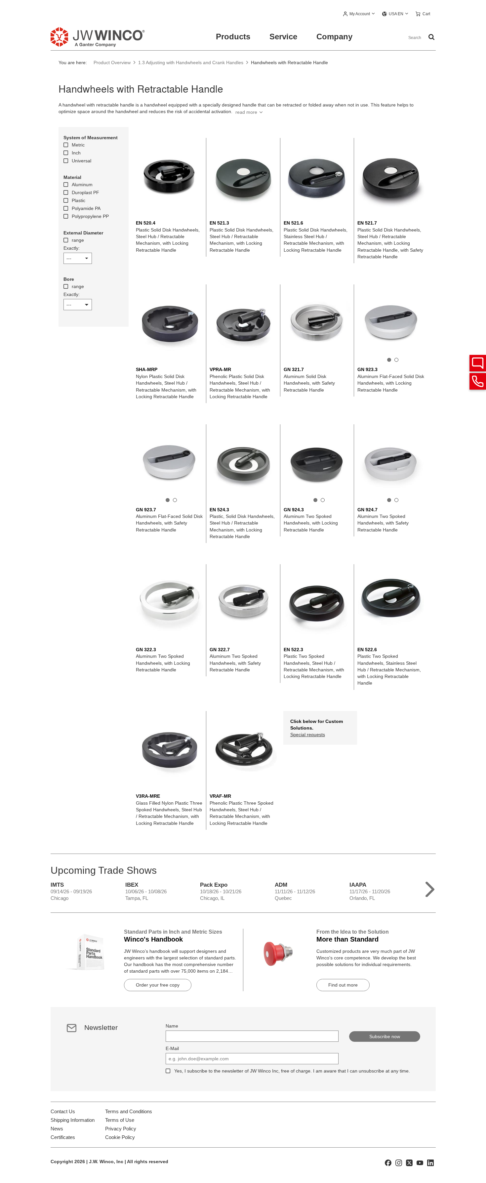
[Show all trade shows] (430, 888)
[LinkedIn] (430, 1162)
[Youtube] (420, 1162)
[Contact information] (477, 381)
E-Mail (172, 1048)
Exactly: (71, 248)
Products (233, 36)
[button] (359, 14)
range (78, 240)
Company (334, 36)
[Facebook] (388, 1162)
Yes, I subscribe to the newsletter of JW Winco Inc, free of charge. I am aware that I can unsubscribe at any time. (292, 1071)
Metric (78, 145)
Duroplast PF (85, 192)
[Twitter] (409, 1162)
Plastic (78, 200)
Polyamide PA (86, 208)
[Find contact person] (477, 363)
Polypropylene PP (90, 216)
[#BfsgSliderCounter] (389, 360)
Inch (76, 152)
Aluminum (82, 184)
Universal (81, 160)
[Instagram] (398, 1162)
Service (283, 36)
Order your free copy (158, 985)
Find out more (343, 985)
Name (172, 1026)
